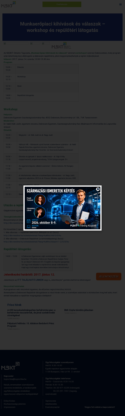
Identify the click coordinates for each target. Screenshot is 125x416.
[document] (62, 208)
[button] (98, 189)
